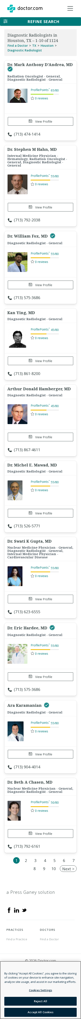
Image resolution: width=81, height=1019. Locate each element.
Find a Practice (16, 939)
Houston (47, 45)
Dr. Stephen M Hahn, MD (32, 149)
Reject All (40, 1001)
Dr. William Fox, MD (28, 236)
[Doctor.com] (24, 8)
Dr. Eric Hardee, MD (27, 627)
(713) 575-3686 (27, 297)
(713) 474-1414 (27, 134)
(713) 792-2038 (27, 219)
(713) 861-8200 (27, 373)
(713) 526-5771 (27, 525)
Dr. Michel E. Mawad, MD (32, 465)
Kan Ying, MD (21, 312)
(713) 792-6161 (27, 846)
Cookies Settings (40, 990)
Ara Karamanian (25, 705)
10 (53, 868)
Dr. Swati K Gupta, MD (29, 541)
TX (34, 45)
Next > (68, 868)
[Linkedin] (16, 909)
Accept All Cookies (40, 1012)
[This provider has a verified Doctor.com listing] (10, 69)
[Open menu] (70, 8)
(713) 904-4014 (27, 766)
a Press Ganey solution (30, 892)
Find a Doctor (18, 45)
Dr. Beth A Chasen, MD (29, 782)
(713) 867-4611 (27, 449)
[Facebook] (9, 909)
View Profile (43, 121)
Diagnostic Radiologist (25, 50)
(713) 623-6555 (27, 611)
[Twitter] (24, 909)
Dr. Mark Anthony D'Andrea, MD (40, 64)
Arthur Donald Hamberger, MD (39, 388)
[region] (40, 990)
